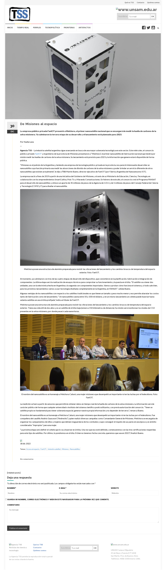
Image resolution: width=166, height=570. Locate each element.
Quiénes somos (153, 2)
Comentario (13, 505)
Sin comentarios (26, 459)
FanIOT (38, 153)
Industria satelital (54, 449)
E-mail (62, 488)
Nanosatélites (75, 449)
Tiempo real (23, 27)
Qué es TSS (129, 2)
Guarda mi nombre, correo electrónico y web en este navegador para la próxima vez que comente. (58, 499)
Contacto (140, 2)
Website (115, 488)
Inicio (10, 27)
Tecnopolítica (52, 27)
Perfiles (37, 27)
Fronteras (69, 27)
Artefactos (85, 27)
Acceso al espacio (32, 449)
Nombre (11, 488)
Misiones (65, 449)
